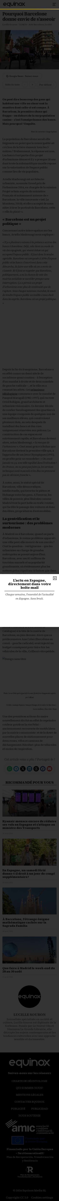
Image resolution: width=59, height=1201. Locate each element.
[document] (29, 600)
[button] (55, 578)
